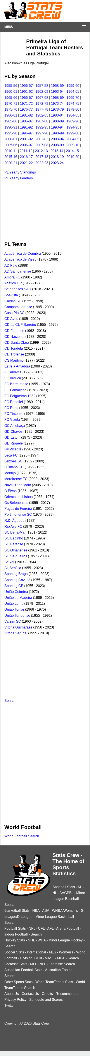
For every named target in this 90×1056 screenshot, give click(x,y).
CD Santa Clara (16, 342)
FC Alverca (13, 372)
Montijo (10, 473)
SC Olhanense (15, 550)
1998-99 (57, 133)
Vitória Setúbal (15, 633)
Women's (66, 952)
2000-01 (10, 139)
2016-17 (26, 157)
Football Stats (15, 928)
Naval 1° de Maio (17, 485)
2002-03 (41, 139)
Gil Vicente (12, 449)
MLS (52, 952)
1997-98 (41, 133)
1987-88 (41, 121)
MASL (49, 958)
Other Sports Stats (18, 982)
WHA (42, 940)
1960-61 (10, 91)
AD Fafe (10, 265)
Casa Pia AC (14, 313)
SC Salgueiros (15, 556)
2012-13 (41, 151)
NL (54, 893)
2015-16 (10, 157)
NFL (32, 928)
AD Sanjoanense (17, 271)
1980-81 (10, 115)
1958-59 (57, 86)
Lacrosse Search (62, 964)
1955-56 (10, 86)
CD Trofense (14, 354)
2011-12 (26, 151)
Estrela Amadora (17, 366)
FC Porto (11, 408)
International (36, 952)
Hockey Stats (14, 940)
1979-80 (72, 109)
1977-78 (41, 109)
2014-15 (72, 151)
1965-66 (10, 98)
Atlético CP (13, 283)
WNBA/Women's (65, 910)
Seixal (9, 562)
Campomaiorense (18, 307)
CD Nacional (14, 336)
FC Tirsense (13, 414)
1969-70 (72, 98)
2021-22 (26, 163)
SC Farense (13, 544)
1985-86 (10, 121)
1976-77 (26, 109)
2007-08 (41, 145)
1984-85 (72, 115)
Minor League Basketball (54, 917)
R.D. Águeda (14, 520)
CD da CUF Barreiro (20, 324)
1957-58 (41, 86)
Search (10, 700)
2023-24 (57, 163)
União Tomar (14, 609)
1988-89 (57, 121)
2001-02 (26, 139)
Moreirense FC (16, 479)
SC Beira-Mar (15, 532)
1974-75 (72, 103)
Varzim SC (12, 621)
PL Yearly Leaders (18, 178)
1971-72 (26, 103)
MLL (33, 964)
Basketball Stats (16, 910)
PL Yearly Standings (20, 172)
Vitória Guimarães (18, 627)
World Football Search (21, 836)
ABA (45, 910)
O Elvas (10, 491)
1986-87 (26, 121)
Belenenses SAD (17, 289)
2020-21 (10, 163)
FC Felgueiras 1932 (19, 396)
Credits (47, 994)
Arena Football (67, 928)
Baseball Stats (63, 887)
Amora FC (12, 277)
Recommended (68, 994)
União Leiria (13, 603)
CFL (41, 928)
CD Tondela (13, 348)
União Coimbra (16, 592)
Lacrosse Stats (15, 964)
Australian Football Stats (23, 970)
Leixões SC (13, 461)
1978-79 (57, 109)
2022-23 (41, 163)
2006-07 (26, 145)
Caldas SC (12, 301)
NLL (43, 964)
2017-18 (41, 157)
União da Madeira (18, 597)
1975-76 (10, 109)
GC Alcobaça (14, 426)
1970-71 (10, 103)
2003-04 (57, 139)
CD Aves (11, 319)
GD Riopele (13, 443)
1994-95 (72, 127)
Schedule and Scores (46, 999)
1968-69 (57, 98)
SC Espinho (13, 538)
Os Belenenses (16, 503)
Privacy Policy (15, 999)
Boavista (11, 295)
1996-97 (26, 133)
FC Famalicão (15, 390)
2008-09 (57, 145)
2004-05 (72, 139)
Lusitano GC (14, 467)
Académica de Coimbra (22, 253)
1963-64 (57, 91)
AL (80, 887)
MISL (61, 958)
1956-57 (26, 86)
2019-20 (72, 157)
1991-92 (26, 127)
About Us (11, 994)
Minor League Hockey (65, 940)
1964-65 (72, 91)
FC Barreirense (16, 384)
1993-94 (57, 127)
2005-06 (10, 145)
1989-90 (72, 121)
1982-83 (41, 115)
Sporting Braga (16, 574)
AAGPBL (66, 893)
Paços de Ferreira (18, 508)
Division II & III (31, 958)
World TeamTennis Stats (54, 982)
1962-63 (41, 91)
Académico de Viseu (20, 259)
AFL (50, 928)
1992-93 (41, 127)
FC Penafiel (13, 402)
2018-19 (57, 157)
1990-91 (10, 127)
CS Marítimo (14, 360)
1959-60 (72, 86)
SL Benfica (12, 568)
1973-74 (57, 103)
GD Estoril (12, 437)
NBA (36, 910)
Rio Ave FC (13, 526)
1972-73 (41, 103)
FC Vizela (12, 419)
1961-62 (26, 91)
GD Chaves (13, 431)
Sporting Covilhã (17, 580)
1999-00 (72, 133)
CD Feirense (14, 331)
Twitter (9, 1005)
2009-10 (72, 145)
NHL (31, 940)
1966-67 (26, 98)
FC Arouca (12, 378)
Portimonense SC (18, 514)
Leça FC (11, 455)
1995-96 (10, 133)
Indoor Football (16, 934)
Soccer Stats (14, 952)
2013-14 (56, 151)
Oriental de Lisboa (18, 497)
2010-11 (10, 151)
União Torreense (17, 615)
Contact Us (30, 994)
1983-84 (57, 115)
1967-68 (41, 98)
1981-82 (26, 115)
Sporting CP (13, 586)
